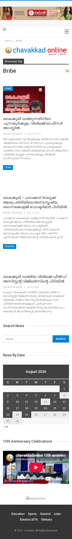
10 (17, 401)
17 (17, 408)
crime (8, 88)
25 (26, 414)
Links (57, 513)
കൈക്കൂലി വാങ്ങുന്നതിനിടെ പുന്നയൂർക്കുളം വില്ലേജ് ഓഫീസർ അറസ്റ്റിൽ (33, 123)
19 (36, 408)
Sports (32, 513)
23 (7, 414)
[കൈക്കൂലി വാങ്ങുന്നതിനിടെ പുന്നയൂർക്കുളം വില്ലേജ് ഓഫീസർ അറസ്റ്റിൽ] (24, 99)
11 (26, 401)
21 (54, 408)
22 (64, 408)
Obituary (46, 519)
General (9, 246)
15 (64, 401)
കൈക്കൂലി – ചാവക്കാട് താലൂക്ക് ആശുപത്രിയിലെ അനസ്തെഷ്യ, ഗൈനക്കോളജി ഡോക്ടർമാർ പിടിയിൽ (35, 202)
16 (7, 408)
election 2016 (29, 519)
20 (45, 408)
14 (54, 401)
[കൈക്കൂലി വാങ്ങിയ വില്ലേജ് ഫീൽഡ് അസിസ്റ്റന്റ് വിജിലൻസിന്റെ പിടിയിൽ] (24, 257)
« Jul (5, 426)
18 (26, 408)
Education (18, 513)
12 (36, 401)
